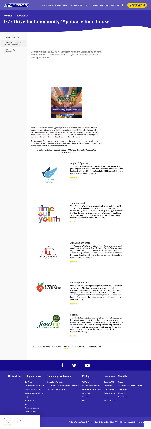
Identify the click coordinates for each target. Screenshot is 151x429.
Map (26, 404)
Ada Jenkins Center (80, 242)
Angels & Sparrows (79, 163)
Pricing (95, 5)
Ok (33, 422)
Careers (120, 382)
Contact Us (121, 393)
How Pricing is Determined (91, 386)
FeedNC (74, 314)
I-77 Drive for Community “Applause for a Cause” (12, 44)
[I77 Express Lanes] (16, 5)
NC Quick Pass (47, 5)
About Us (115, 5)
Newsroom (104, 5)
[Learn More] (48, 175)
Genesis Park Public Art (11, 37)
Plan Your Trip (29, 400)
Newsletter (108, 386)
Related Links (122, 389)
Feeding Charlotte (79, 282)
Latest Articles (109, 389)
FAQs (27, 397)
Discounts (85, 397)
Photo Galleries (109, 393)
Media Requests (109, 400)
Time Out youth (78, 203)
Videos (106, 397)
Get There (28, 382)
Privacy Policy (122, 397)
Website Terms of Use (77, 422)
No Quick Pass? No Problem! (34, 386)
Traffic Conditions (31, 412)
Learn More (74, 178)
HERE (66, 349)
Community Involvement (79, 5)
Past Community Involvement (9, 51)
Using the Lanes (61, 5)
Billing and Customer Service (34, 393)
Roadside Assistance (32, 408)
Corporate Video (109, 382)
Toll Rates (85, 382)
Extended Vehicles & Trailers (92, 389)
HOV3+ (84, 400)
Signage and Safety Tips (33, 389)
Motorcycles (86, 393)
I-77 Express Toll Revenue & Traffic (130, 386)
